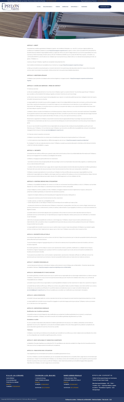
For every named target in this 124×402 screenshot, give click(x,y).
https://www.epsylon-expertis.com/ (58, 50)
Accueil (39, 6)
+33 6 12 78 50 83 (102, 1)
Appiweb (34, 399)
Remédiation (65, 6)
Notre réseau (74, 6)
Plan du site (105, 399)
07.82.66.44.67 (16, 386)
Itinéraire (8, 384)
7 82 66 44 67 (52, 1)
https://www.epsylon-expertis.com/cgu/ (73, 65)
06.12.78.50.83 (46, 387)
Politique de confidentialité (84, 399)
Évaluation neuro (47, 6)
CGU (110, 399)
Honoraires (84, 6)
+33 (47, 1)
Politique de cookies (70, 399)
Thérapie (58, 6)
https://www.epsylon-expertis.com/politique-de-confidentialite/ (55, 267)
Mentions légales (96, 399)
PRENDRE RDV (104, 6)
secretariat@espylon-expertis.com (54, 130)
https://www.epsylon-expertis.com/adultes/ (77, 140)
